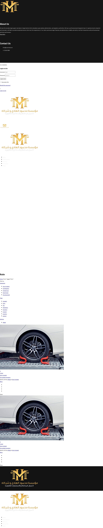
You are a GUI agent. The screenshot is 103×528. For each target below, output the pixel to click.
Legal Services (6, 159)
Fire (4, 305)
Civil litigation (6, 289)
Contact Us (5, 164)
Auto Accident (6, 286)
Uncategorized (6, 295)
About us (5, 161)
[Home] (20, 122)
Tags (1, 298)
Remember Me (5, 82)
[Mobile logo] (20, 514)
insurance (5, 310)
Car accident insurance (5, 377)
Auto (4, 303)
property (5, 314)
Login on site (3, 79)
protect (4, 316)
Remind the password (5, 85)
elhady (4, 322)
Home (4, 157)
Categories (2, 283)
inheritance (5, 308)
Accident (5, 301)
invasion (5, 312)
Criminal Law (6, 291)
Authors (2, 319)
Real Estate (5, 293)
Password (2, 75)
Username (2, 72)
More (1, 382)
